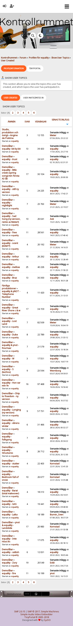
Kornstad (55, 463)
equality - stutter (10, 463)
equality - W (8, 358)
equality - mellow (11, 267)
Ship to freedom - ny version (11, 396)
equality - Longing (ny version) (11, 411)
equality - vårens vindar (10, 424)
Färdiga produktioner (9, 287)
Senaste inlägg (60, 119)
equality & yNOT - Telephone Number (11, 294)
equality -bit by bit (11, 148)
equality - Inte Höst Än (9, 540)
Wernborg (55, 370)
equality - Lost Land (9, 322)
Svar (27, 121)
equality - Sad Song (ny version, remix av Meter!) (11, 219)
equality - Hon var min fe (11, 384)
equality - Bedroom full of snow (10, 477)
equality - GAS (9, 504)
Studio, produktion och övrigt (10, 132)
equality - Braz (9, 277)
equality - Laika (10, 514)
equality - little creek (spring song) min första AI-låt (10, 174)
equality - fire (9, 573)
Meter (53, 135)
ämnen (11, 121)
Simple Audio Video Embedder (36, 614)
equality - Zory (9, 562)
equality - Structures (7, 451)
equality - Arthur (10, 256)
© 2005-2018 (42, 617)
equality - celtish (10, 552)
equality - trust (9, 159)
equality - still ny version (10, 190)
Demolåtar (7, 145)
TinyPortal (29, 617)
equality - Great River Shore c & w (11, 309)
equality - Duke (10, 334)
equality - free (9, 232)
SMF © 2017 (33, 611)
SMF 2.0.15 (19, 611)
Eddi (52, 562)
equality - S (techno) (8, 371)
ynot (52, 573)
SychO (47, 620)
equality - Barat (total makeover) (10, 492)
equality (15, 141)
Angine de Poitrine (10, 137)
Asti (52, 218)
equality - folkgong (7, 438)
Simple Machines (50, 611)
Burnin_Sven (56, 514)
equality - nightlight (7, 204)
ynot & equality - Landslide (11, 525)
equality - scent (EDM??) (10, 244)
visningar (40, 121)
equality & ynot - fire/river (10, 346)
